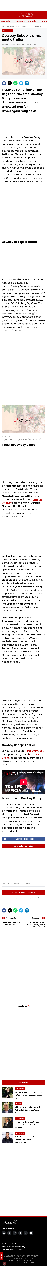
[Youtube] (31, 1233)
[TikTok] (26, 1233)
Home (4, 26)
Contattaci (16, 1244)
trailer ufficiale (35, 751)
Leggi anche (23, 1082)
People (18, 1103)
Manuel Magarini (8, 44)
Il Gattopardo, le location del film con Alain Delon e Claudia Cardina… (29, 1125)
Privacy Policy (7, 1247)
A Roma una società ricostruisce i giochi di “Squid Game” (36, 924)
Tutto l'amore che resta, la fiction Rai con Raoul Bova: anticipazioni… (29, 1140)
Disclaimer (27, 1244)
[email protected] (8, 1257)
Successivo (37, 918)
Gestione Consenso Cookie (12, 1250)
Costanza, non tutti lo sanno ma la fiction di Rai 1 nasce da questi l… (28, 1095)
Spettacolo (11, 26)
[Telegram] (21, 83)
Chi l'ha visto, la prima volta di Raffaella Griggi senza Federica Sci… (28, 1110)
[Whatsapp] (15, 83)
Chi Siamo (6, 1244)
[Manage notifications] (4, 1263)
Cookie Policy (19, 1247)
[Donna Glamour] (25, 15)
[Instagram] (15, 1233)
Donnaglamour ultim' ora (23, 892)
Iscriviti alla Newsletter (23, 846)
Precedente (10, 918)
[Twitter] (10, 83)
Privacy (1, 1256)
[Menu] (3, 15)
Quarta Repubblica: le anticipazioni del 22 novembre (11, 924)
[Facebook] (4, 83)
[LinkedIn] (27, 83)
